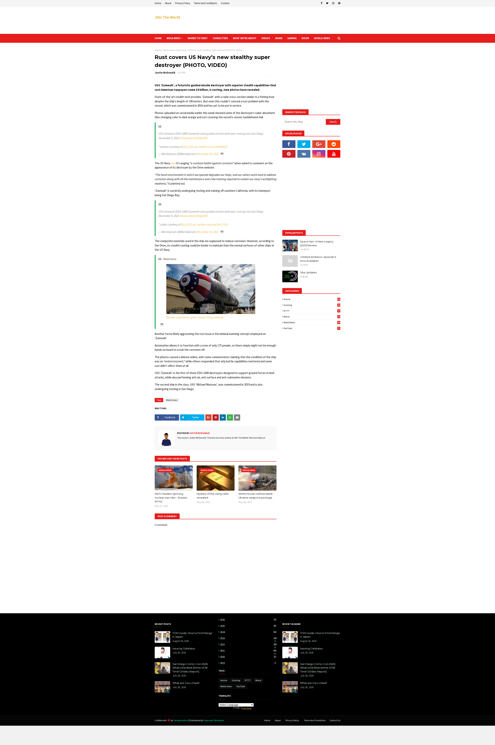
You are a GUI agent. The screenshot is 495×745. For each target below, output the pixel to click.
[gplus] (318, 144)
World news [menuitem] (322, 38)
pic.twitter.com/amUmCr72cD (210, 224)
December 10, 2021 (208, 154)
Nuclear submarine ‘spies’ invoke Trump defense (195, 317)
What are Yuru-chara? (186, 682)
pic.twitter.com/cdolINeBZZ (211, 147)
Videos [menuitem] (265, 38)
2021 (248, 650)
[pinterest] (338, 3)
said (173, 163)
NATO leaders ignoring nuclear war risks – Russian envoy (171, 497)
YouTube (312, 328)
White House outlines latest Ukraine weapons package (255, 495)
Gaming (312, 305)
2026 (248, 619)
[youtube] (334, 154)
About (168, 3)
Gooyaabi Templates (214, 720)
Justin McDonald (165, 72)
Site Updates (308, 272)
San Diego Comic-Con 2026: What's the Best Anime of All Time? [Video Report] (190, 667)
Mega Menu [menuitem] (173, 38)
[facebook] (321, 3)
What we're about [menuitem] (244, 38)
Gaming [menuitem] (292, 38)
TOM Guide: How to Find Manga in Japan (192, 634)
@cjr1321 (188, 147)
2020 (248, 657)
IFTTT (312, 310)
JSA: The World (167, 17)
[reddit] (334, 144)
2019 (248, 663)
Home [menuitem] (158, 38)
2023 (248, 638)
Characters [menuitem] (220, 38)
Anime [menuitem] (278, 38)
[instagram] (333, 3)
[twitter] (327, 3)
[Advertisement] (270, 20)
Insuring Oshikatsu (183, 648)
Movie (312, 316)
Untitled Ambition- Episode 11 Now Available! (318, 258)
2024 (248, 632)
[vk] (304, 154)
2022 (248, 644)
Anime (312, 299)
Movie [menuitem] (305, 38)
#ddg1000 (201, 138)
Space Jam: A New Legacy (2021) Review (316, 243)
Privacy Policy (182, 3)
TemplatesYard (180, 720)
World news (168, 50)
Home (158, 3)
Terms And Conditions (205, 3)
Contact (225, 3)
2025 (248, 626)
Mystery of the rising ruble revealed (213, 495)
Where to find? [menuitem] (198, 38)
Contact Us (334, 720)
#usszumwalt (187, 138)
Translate (246, 708)
